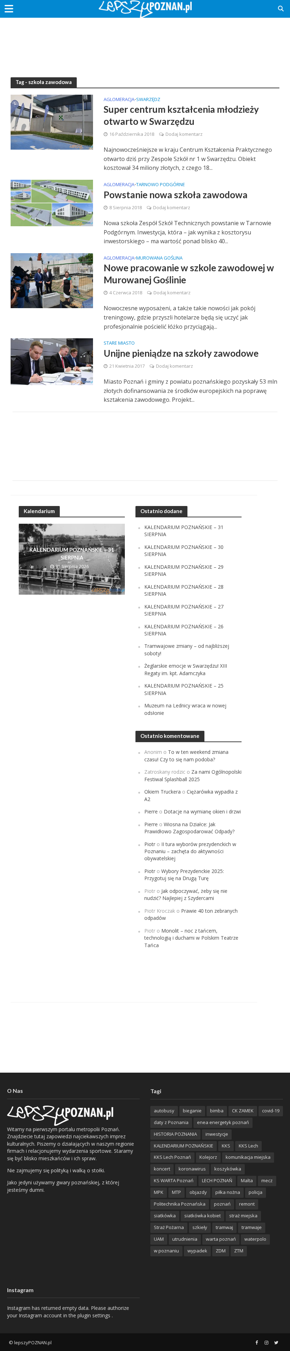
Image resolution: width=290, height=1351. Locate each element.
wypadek (197, 1250)
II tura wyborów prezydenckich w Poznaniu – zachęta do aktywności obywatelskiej (190, 851)
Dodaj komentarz (184, 134)
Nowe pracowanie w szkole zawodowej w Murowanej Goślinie (189, 273)
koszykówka (227, 1169)
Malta (247, 1180)
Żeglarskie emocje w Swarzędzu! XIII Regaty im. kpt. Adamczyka (185, 669)
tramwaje (252, 1227)
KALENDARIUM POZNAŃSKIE (183, 1145)
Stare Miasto (119, 343)
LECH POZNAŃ (217, 1180)
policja (255, 1192)
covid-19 (270, 1110)
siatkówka (165, 1215)
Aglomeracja (119, 99)
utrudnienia (184, 1239)
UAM (159, 1239)
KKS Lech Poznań (172, 1157)
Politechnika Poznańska (179, 1204)
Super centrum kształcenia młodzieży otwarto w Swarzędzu (181, 115)
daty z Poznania (171, 1122)
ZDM (221, 1250)
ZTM (238, 1250)
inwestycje (216, 1134)
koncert (162, 1169)
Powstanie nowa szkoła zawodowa (176, 194)
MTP (176, 1192)
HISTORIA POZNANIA (175, 1134)
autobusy (164, 1110)
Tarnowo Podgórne (160, 185)
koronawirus (192, 1169)
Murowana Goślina (159, 258)
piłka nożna (227, 1192)
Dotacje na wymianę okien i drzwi (202, 811)
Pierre (151, 811)
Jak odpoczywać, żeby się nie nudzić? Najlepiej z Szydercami (185, 894)
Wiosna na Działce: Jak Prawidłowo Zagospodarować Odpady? (189, 828)
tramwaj (224, 1227)
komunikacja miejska (248, 1157)
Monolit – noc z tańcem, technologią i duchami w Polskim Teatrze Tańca (191, 938)
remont (247, 1204)
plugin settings (94, 1315)
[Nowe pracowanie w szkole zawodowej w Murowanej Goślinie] (52, 280)
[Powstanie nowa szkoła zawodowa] (52, 202)
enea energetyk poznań (223, 1122)
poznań (222, 1204)
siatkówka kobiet (202, 1215)
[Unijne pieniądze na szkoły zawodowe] (52, 361)
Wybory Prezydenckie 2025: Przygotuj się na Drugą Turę (184, 875)
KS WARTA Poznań (173, 1180)
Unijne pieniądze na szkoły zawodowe (181, 353)
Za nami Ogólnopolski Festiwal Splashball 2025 (193, 775)
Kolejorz (208, 1157)
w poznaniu (166, 1250)
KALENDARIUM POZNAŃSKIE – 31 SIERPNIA (71, 553)
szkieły (199, 1227)
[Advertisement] (145, 41)
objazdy (198, 1192)
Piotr (149, 844)
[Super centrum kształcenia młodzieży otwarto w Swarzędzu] (52, 122)
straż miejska (243, 1215)
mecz (267, 1180)
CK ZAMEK (243, 1110)
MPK (158, 1192)
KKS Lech (248, 1145)
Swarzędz (148, 99)
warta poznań (221, 1239)
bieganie (192, 1110)
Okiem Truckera (162, 791)
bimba (217, 1110)
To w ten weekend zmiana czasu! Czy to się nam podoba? (186, 755)
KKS (226, 1145)
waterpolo (255, 1239)
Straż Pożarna (169, 1227)
